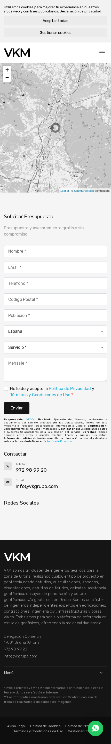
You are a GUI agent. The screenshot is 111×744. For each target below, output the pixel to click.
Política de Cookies (45, 726)
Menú (8, 672)
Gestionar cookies (56, 32)
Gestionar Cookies (82, 731)
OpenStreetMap (84, 190)
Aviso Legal (16, 726)
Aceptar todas (55, 20)
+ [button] (7, 70)
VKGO (30, 419)
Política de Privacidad (70, 388)
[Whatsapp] (95, 728)
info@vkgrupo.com (20, 656)
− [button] (7, 77)
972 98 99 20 (15, 649)
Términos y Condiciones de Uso (40, 394)
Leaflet (64, 190)
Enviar (17, 408)
